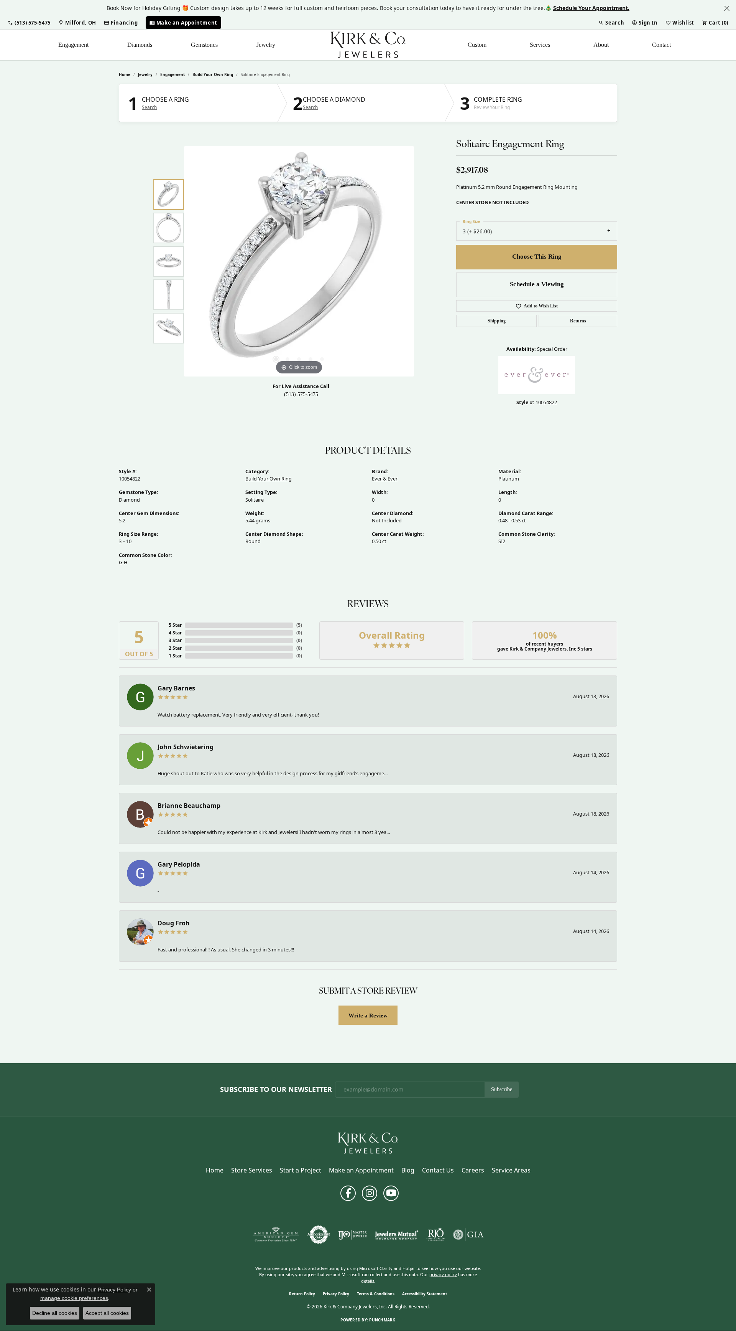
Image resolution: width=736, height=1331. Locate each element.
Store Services (251, 1170)
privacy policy (443, 1274)
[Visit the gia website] (468, 1234)
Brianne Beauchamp (189, 805)
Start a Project (300, 1170)
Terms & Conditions (375, 1294)
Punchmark (382, 1320)
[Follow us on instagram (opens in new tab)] (369, 1193)
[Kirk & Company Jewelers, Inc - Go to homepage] (368, 1142)
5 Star (175, 625)
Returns (578, 321)
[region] (299, 261)
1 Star (175, 655)
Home (124, 74)
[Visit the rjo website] (435, 1234)
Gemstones (204, 44)
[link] (77, 22)
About (601, 44)
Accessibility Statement (424, 1294)
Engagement (73, 44)
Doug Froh (174, 923)
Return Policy (302, 1294)
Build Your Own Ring (212, 74)
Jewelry (265, 44)
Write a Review (368, 1015)
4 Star (175, 632)
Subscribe (501, 1089)
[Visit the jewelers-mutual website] (397, 1234)
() (299, 625)
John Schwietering (186, 747)
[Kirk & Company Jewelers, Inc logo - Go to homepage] (368, 45)
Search (149, 107)
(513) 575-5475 (301, 394)
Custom (477, 44)
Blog (407, 1170)
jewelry (145, 74)
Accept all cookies (107, 1313)
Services (540, 44)
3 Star (175, 640)
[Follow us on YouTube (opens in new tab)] (391, 1193)
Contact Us (438, 1170)
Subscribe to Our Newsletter (276, 1089)
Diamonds (139, 44)
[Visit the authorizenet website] (319, 1234)
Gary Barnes (176, 688)
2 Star (175, 648)
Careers (473, 1170)
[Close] (726, 8)
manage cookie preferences (74, 1298)
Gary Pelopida (179, 864)
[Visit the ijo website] (352, 1234)
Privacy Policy (336, 1294)
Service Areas (511, 1170)
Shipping (497, 321)
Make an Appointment (361, 1170)
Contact (661, 44)
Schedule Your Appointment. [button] (591, 8)
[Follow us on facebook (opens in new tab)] (348, 1193)
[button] (29, 22)
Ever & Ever (385, 478)
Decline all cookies (54, 1313)
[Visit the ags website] (275, 1234)
